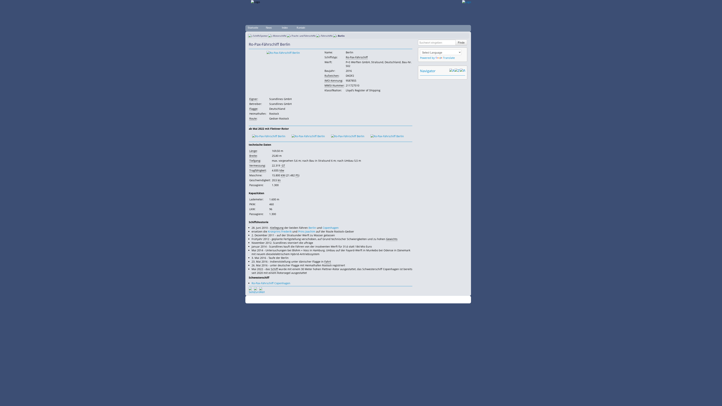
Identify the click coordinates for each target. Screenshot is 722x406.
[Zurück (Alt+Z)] (457, 70)
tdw (281, 170)
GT (283, 165)
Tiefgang (254, 160)
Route (253, 118)
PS (297, 175)
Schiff (274, 269)
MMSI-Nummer (334, 85)
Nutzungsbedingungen (360, 299)
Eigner (253, 99)
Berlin (312, 228)
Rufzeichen (332, 75)
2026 (294, 299)
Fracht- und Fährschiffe (304, 35)
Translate (449, 58)
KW (283, 175)
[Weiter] (262, 289)
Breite (253, 156)
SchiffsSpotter (260, 35)
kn (279, 180)
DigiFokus (403, 299)
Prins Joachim (306, 231)
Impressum (324, 299)
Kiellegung (277, 228)
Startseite (253, 27)
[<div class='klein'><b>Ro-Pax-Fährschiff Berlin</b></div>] (283, 52)
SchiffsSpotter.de (306, 299)
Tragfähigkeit (257, 170)
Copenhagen (331, 228)
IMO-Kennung (333, 80)
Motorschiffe (279, 35)
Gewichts (391, 239)
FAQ (376, 299)
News (269, 27)
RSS (413, 299)
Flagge (253, 109)
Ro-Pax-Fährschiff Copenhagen (271, 283)
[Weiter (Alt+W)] (462, 70)
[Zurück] (256, 289)
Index (285, 27)
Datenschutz (338, 299)
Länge (253, 151)
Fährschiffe (327, 35)
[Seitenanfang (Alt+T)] (251, 289)
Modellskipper (388, 299)
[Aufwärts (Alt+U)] (452, 70)
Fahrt (327, 261)
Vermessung (257, 165)
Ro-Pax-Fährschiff (357, 57)
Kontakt (301, 27)
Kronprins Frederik (280, 231)
